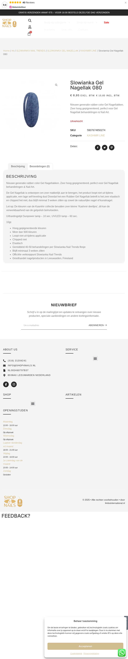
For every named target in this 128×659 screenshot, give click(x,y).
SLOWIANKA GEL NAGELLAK (63, 50)
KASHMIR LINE (88, 50)
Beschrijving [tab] (18, 166)
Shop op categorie (55, 22)
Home (6, 50)
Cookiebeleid (76, 653)
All (13, 50)
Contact (83, 29)
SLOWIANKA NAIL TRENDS (30, 50)
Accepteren (85, 646)
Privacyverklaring (91, 653)
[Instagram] (14, 384)
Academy (49, 29)
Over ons (66, 29)
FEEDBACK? (16, 516)
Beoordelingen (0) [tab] (40, 166)
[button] (95, 358)
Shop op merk (85, 22)
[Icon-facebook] (6, 384)
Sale (106, 22)
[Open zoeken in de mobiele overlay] (29, 20)
